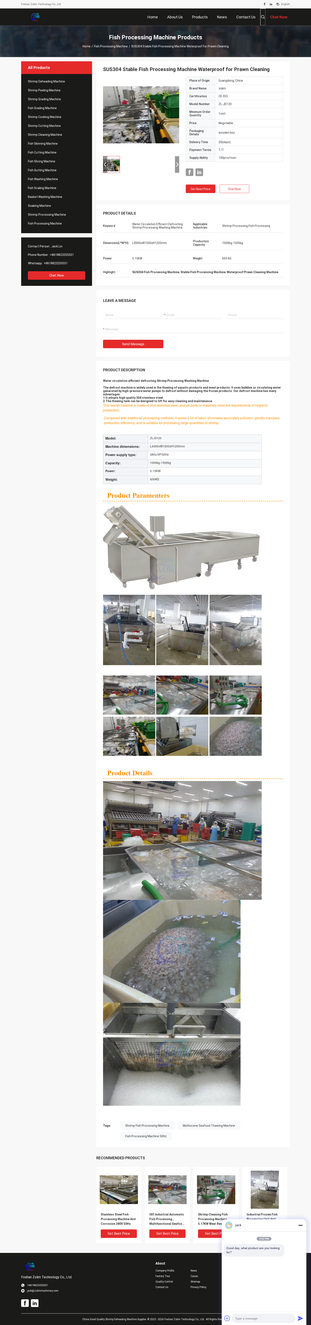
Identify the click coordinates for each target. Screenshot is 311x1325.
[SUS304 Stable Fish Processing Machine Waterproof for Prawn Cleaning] (141, 114)
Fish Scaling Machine (42, 188)
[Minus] (300, 1225)
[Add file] (227, 1318)
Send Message (133, 344)
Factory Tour (163, 1276)
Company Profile (165, 1270)
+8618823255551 (62, 254)
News (194, 1270)
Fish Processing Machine (111, 46)
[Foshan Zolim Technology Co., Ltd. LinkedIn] (271, 4)
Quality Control (164, 1281)
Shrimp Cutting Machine (44, 125)
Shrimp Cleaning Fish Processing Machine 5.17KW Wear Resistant (214, 1219)
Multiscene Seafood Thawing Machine (209, 1125)
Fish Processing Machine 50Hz (146, 1136)
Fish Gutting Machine (42, 170)
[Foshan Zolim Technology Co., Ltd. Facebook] (264, 4)
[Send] (300, 1318)
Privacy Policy (198, 1287)
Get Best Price (201, 189)
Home (87, 46)
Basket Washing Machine (45, 197)
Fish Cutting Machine (42, 152)
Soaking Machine (39, 205)
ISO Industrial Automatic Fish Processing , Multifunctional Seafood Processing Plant (166, 1219)
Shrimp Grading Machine (44, 99)
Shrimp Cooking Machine (44, 117)
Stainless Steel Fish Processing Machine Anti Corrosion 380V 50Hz (118, 1219)
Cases (194, 1276)
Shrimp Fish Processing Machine (147, 1125)
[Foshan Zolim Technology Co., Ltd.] (35, 17)
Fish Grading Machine (42, 108)
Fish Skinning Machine (43, 143)
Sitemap (195, 1281)
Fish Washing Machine (43, 179)
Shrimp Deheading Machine (46, 81)
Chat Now (56, 275)
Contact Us (162, 1287)
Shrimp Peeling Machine (44, 90)
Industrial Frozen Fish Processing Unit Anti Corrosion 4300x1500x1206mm (262, 1219)
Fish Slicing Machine (41, 161)
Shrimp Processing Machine (47, 214)
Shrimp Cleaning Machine (45, 134)
